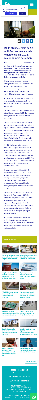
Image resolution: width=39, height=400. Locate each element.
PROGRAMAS (23, 370)
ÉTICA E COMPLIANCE (19, 391)
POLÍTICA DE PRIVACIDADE (19, 386)
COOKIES (27, 388)
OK (22, 13)
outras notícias (31, 361)
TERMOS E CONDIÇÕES (16, 388)
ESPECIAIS (25, 381)
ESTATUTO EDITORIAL (25, 390)
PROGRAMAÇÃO (15, 376)
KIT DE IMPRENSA (11, 390)
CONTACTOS (14, 381)
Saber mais (11, 13)
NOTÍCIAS (26, 376)
